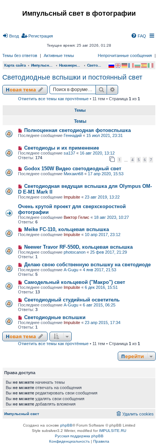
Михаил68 (73, 173)
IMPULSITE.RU (112, 430)
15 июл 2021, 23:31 (104, 135)
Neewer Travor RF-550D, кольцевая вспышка (78, 247)
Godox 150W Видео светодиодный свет (72, 168)
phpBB (66, 425)
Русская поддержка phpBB (79, 436)
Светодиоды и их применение (61, 148)
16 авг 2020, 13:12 (97, 153)
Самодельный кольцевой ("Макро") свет (74, 282)
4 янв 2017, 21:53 (99, 269)
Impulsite (72, 197)
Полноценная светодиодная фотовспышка (77, 130)
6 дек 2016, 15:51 (101, 287)
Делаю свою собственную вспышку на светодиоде (87, 264)
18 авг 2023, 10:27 (111, 217)
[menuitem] (10, 36)
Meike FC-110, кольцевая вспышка (66, 229)
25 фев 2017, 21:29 (108, 252)
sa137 (69, 153)
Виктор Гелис (76, 217)
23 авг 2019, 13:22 (102, 197)
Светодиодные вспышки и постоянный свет (72, 77)
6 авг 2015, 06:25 (99, 305)
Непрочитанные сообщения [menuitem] (125, 55)
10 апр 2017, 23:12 (102, 234)
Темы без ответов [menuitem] (19, 55)
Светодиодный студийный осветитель (72, 300)
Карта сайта (15, 65)
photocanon (75, 252)
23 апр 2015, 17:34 (102, 322)
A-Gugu (71, 269)
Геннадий (73, 135)
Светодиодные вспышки (55, 317)
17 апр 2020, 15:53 (105, 173)
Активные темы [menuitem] (59, 55)
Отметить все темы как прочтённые (53, 98)
